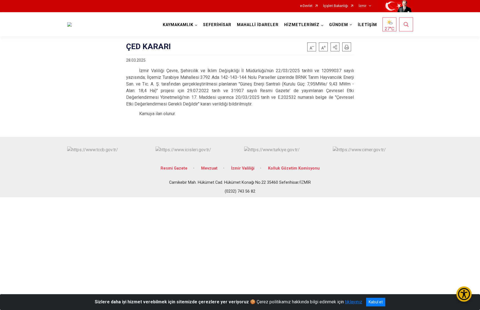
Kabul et (376, 302)
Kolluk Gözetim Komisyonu (294, 168)
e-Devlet (306, 6)
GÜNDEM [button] (338, 24)
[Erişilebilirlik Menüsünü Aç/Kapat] (464, 294)
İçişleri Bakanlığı (335, 6)
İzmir (362, 6)
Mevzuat (209, 168)
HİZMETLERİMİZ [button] (301, 24)
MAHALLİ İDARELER (258, 24)
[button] (335, 46)
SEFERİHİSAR (217, 24)
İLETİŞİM (367, 24)
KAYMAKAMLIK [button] (178, 24)
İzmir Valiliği (242, 168)
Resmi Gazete (174, 168)
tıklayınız (353, 301)
